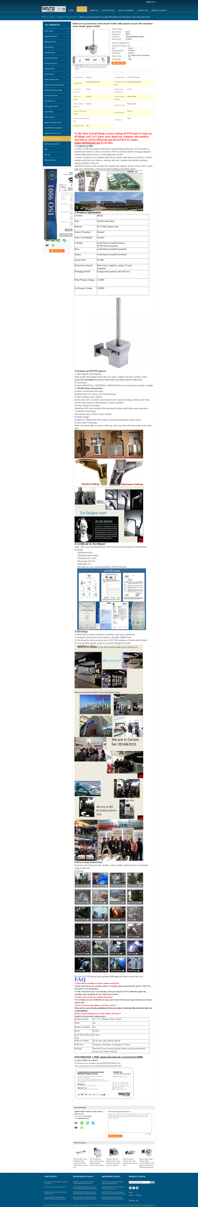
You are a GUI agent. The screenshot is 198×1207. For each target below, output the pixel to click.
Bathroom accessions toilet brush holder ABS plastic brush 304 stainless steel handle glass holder (92, 67)
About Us (94, 10)
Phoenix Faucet (49, 117)
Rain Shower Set (50, 101)
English (152, 2)
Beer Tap (47, 155)
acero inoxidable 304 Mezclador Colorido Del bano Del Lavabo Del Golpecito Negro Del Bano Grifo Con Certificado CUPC (56, 1199)
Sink (46, 149)
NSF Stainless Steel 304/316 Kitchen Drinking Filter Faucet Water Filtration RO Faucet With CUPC (84, 1199)
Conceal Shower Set (51, 95)
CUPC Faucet (49, 31)
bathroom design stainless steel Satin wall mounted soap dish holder (130, 1162)
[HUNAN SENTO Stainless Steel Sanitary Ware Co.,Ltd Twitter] (137, 1188)
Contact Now (119, 63)
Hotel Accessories (50, 160)
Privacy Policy (47, 1205)
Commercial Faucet (51, 63)
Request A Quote (159, 10)
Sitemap (139, 1195)
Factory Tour (108, 10)
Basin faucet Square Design (53, 90)
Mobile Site (134, 1201)
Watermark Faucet (50, 42)
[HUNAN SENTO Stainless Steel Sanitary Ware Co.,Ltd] (147, 2)
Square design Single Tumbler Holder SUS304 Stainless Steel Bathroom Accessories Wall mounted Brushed (146, 1163)
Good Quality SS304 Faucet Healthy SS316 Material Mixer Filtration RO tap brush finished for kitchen (85, 1188)
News (131, 1192)
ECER (153, 1205)
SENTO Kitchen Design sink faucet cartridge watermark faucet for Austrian (114, 1193)
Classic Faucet (49, 74)
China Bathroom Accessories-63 (63, 1205)
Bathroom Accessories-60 (52, 133)
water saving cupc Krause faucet (55, 1187)
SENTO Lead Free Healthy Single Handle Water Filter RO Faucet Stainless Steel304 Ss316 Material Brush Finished (84, 1184)
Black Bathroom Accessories (53, 128)
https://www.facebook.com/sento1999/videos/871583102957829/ (97, 1066)
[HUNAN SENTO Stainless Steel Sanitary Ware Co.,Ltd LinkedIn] (130, 1188)
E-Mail (131, 1195)
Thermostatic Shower (51, 106)
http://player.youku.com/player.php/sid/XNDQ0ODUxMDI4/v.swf (97, 1063)
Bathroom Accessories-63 (67, 17)
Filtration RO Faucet (51, 36)
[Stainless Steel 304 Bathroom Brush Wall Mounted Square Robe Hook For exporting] (114, 1152)
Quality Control (126, 10)
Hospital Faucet (49, 69)
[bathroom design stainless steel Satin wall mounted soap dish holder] (130, 1152)
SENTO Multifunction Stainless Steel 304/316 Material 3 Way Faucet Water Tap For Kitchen (85, 1193)
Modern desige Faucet (52, 79)
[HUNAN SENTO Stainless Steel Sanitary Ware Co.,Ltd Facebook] (133, 1188)
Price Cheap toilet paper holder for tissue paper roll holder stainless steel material (97, 1162)
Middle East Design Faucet (53, 122)
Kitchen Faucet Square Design (54, 85)
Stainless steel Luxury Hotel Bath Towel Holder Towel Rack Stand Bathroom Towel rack (81, 1163)
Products (81, 10)
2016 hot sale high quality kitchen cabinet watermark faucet (112, 1182)
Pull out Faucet (49, 47)
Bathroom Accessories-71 (52, 144)
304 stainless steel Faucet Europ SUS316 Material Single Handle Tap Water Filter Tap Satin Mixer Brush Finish (113, 1199)
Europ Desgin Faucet (51, 58)
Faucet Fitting (49, 112)
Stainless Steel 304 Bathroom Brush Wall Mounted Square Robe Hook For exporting (113, 1162)
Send (152, 1182)
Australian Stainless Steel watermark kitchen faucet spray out (113, 1187)
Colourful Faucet (50, 52)
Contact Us (142, 10)
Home (71, 10)
